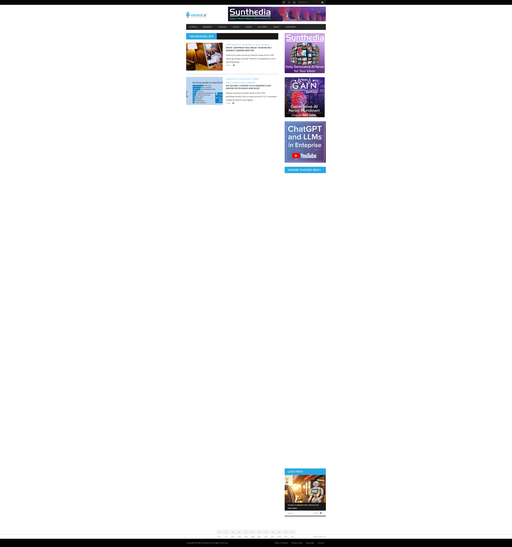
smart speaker (232, 45)
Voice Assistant (246, 45)
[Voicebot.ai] (207, 14)
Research (207, 27)
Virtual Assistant (248, 83)
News (290, 513)
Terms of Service (281, 543)
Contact (320, 543)
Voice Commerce (262, 45)
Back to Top (318, 537)
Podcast (222, 27)
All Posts (262, 27)
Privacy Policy (297, 543)
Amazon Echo (232, 79)
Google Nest (245, 79)
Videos (248, 27)
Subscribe (310, 543)
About (276, 27)
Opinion (235, 83)
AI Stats (193, 27)
